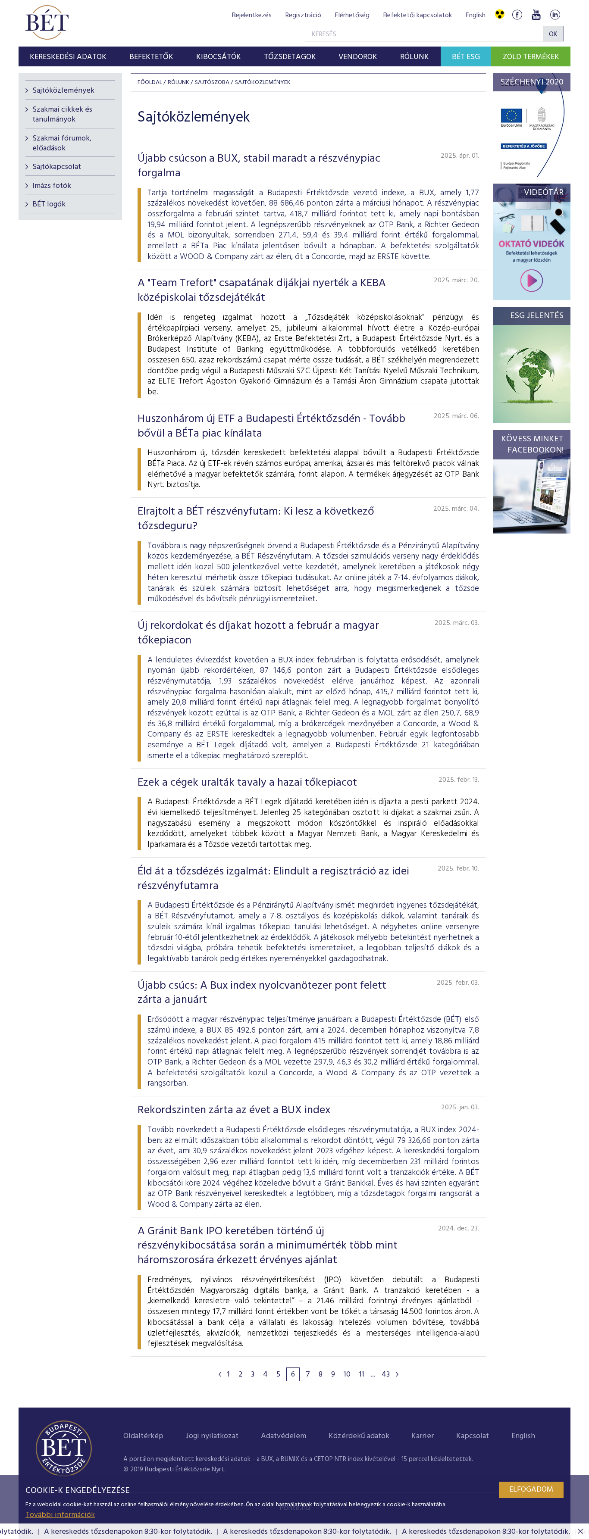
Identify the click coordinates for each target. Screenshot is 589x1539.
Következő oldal (397, 1374)
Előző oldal (220, 1374)
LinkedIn (555, 14)
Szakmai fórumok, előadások (61, 143)
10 (347, 1374)
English (476, 15)
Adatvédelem (283, 1436)
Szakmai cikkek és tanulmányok (62, 114)
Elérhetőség (352, 15)
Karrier (422, 1436)
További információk (60, 1515)
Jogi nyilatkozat (212, 1436)
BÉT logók (49, 204)
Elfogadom (531, 1489)
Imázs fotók (51, 186)
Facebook (517, 14)
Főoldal (150, 82)
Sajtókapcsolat (56, 167)
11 (361, 1374)
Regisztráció (303, 15)
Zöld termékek (531, 57)
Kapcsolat (472, 1436)
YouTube (536, 14)
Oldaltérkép (143, 1436)
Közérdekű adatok (359, 1436)
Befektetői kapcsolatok (417, 15)
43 (386, 1374)
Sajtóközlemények (63, 90)
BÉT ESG (466, 57)
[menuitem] (68, 56)
